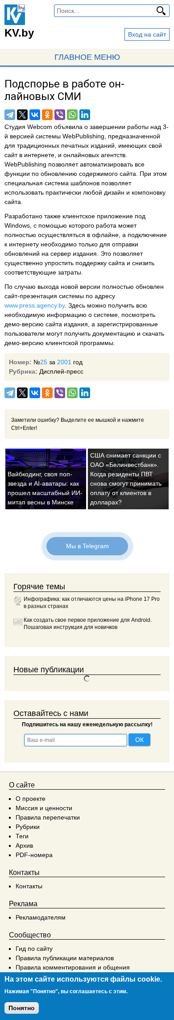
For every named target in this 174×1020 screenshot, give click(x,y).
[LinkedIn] (84, 114)
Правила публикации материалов (65, 958)
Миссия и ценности (44, 808)
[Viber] (59, 114)
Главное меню (87, 57)
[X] (22, 114)
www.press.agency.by (34, 305)
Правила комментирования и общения (73, 967)
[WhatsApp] (72, 114)
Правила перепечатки (48, 817)
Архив (24, 845)
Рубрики (28, 826)
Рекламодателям (41, 917)
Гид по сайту (34, 948)
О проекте (31, 798)
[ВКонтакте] (34, 114)
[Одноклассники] (47, 114)
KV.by (19, 33)
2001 (64, 362)
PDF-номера (34, 854)
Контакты (29, 886)
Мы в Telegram (87, 546)
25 (43, 362)
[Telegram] (9, 114)
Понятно (21, 1008)
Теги (22, 836)
